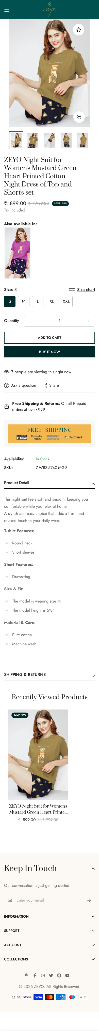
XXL (66, 301)
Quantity (11, 321)
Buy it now (49, 351)
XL (52, 301)
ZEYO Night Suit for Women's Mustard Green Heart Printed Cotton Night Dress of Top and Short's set (38, 809)
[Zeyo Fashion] (50, 9)
